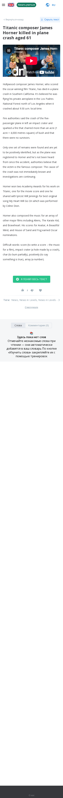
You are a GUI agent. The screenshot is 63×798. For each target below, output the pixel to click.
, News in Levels (27, 300)
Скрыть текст (51, 19)
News (14, 300)
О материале (31, 307)
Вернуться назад (14, 20)
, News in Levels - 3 (48, 300)
